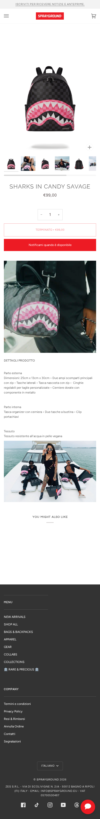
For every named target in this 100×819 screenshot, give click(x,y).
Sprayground (48, 779)
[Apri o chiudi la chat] (88, 807)
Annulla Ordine (14, 726)
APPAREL (10, 639)
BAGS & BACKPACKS (18, 632)
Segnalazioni (12, 741)
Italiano (48, 765)
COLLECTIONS (14, 662)
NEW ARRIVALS (14, 617)
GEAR (8, 647)
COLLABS (10, 654)
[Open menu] (11, 16)
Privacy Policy (13, 711)
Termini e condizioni (17, 704)
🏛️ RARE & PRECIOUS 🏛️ (21, 669)
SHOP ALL (11, 624)
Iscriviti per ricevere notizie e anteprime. (50, 4)
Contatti (9, 734)
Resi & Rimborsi (14, 719)
